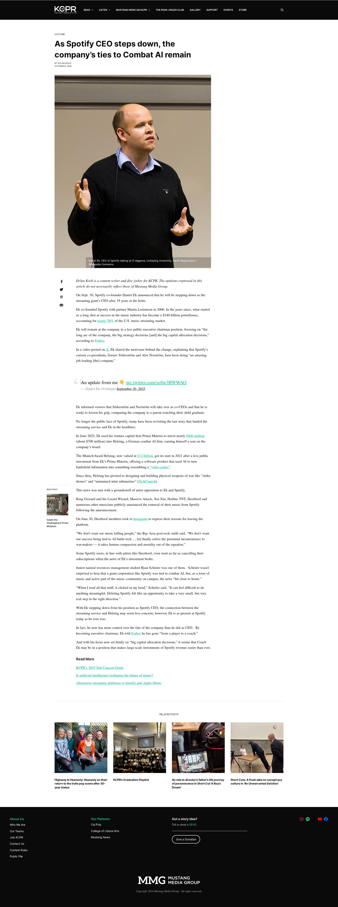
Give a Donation (186, 839)
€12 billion (145, 455)
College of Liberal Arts (105, 831)
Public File (16, 856)
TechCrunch (147, 481)
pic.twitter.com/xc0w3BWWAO (156, 382)
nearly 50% (105, 320)
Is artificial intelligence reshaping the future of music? (114, 675)
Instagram (140, 518)
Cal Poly (96, 824)
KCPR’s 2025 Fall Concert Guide (99, 667)
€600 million (195, 435)
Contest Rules (18, 850)
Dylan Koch (64, 63)
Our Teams (17, 831)
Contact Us (17, 843)
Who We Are (17, 824)
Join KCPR (16, 837)
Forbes (99, 340)
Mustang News (100, 837)
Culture (60, 34)
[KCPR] (66, 10)
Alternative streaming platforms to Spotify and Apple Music (118, 682)
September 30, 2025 (131, 388)
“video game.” (160, 467)
